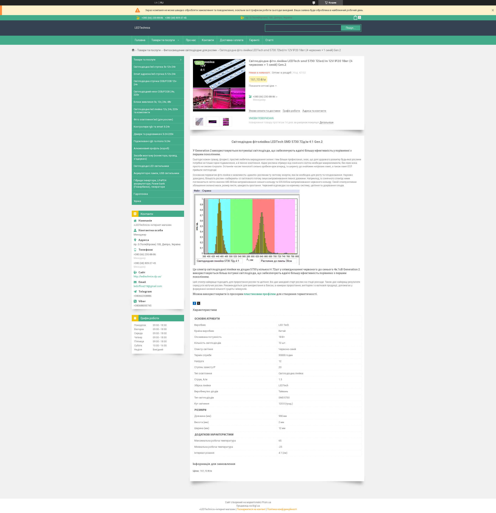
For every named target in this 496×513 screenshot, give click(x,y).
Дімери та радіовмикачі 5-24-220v (153, 134)
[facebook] (194, 304)
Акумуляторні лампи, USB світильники (156, 173)
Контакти (208, 40)
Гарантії (254, 40)
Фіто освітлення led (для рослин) (153, 119)
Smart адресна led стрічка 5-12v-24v (155, 73)
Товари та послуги (163, 40)
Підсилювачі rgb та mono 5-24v (152, 141)
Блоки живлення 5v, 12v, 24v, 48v (152, 101)
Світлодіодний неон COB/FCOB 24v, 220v (154, 93)
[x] (198, 304)
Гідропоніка (141, 193)
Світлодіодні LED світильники (151, 166)
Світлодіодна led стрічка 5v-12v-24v (155, 66)
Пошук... (351, 27)
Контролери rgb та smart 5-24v (152, 126)
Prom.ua (266, 502)
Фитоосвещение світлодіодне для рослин (190, 50)
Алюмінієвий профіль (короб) (151, 148)
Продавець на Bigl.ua (248, 505)
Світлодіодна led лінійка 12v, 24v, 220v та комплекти (156, 111)
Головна (140, 40)
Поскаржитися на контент (251, 509)
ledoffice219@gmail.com (148, 286)
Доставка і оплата (231, 40)
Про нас (191, 40)
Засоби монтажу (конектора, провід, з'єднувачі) (155, 157)
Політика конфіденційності (282, 509)
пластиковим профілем (260, 294)
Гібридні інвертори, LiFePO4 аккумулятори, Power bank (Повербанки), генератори (150, 183)
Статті (269, 40)
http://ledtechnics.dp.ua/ (147, 276)
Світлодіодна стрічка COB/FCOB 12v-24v (155, 83)
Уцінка (137, 201)
